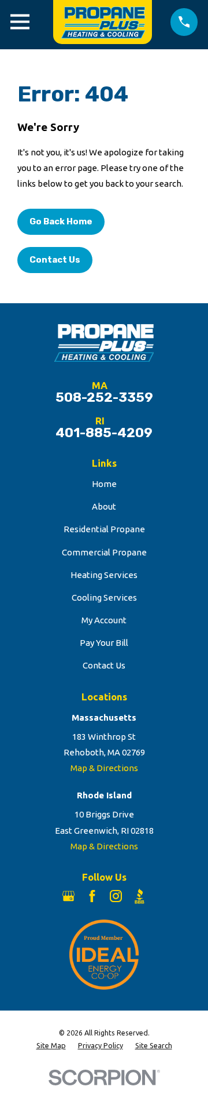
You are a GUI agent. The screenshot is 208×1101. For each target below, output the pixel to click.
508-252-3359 (104, 398)
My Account (104, 620)
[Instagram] (116, 896)
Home (104, 484)
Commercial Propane (104, 552)
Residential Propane (104, 529)
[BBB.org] (139, 896)
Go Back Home (60, 221)
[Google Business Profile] (68, 896)
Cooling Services (104, 597)
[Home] (100, 22)
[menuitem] (51, 1045)
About (104, 506)
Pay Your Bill (104, 643)
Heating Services (104, 575)
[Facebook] (92, 896)
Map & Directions (104, 768)
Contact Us (54, 260)
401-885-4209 (104, 433)
